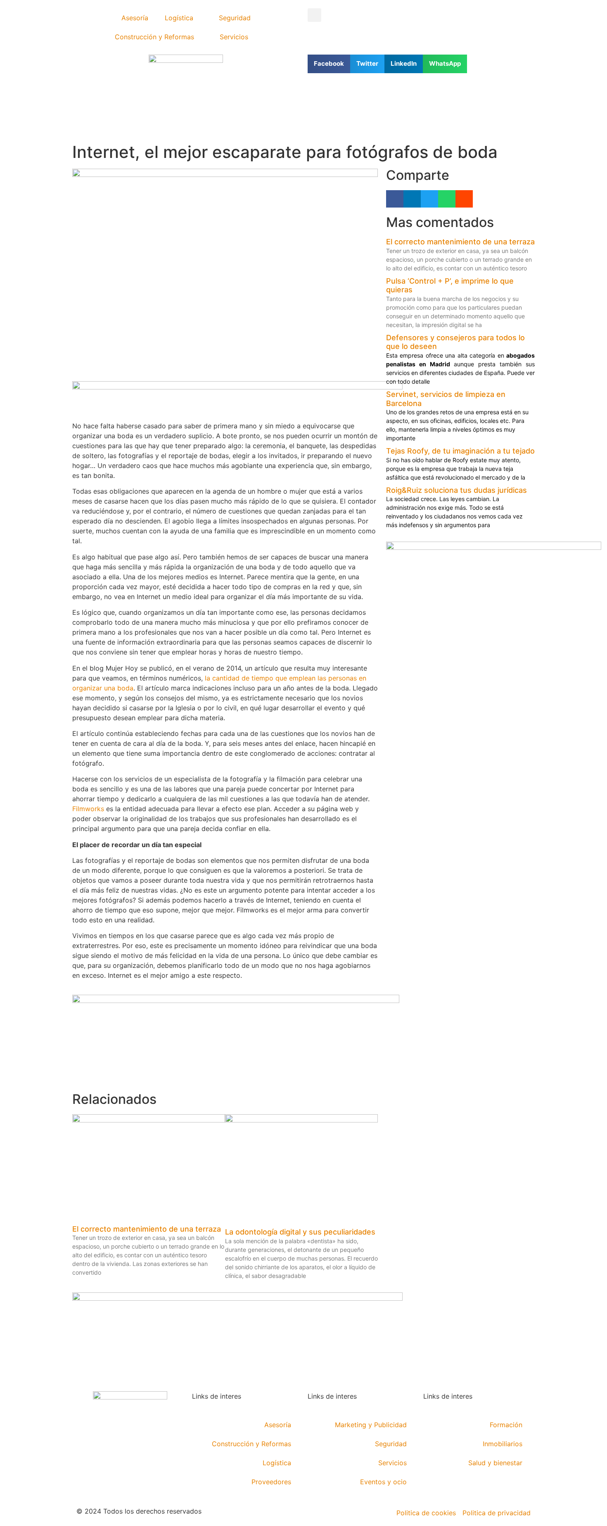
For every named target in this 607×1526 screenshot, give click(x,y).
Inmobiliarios (502, 1444)
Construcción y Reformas (154, 37)
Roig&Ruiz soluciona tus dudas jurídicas (456, 490)
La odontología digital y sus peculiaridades (300, 1231)
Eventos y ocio (383, 1482)
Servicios (234, 37)
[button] (314, 15)
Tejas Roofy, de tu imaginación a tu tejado (460, 451)
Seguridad (235, 18)
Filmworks (88, 809)
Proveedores (271, 1482)
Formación (506, 1425)
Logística (179, 18)
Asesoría (134, 18)
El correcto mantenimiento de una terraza (146, 1229)
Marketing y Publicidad (371, 1425)
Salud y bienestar (495, 1463)
